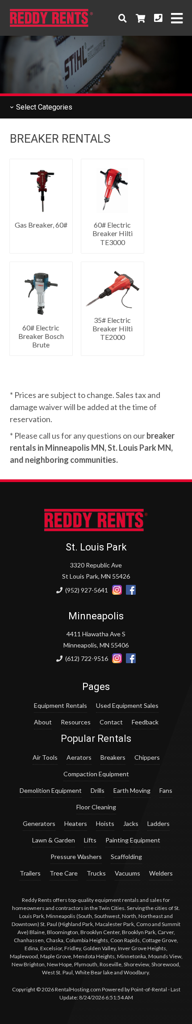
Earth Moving (131, 790)
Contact (111, 722)
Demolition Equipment (51, 790)
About (43, 722)
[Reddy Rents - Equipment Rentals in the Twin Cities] (51, 24)
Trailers (30, 873)
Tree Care (64, 873)
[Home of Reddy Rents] (96, 529)
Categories (43, 107)
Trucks (96, 873)
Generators (39, 823)
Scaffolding (126, 856)
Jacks (130, 823)
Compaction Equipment (96, 774)
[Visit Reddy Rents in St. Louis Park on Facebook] (131, 590)
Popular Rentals (96, 738)
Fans (165, 790)
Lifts (90, 840)
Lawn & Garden (53, 840)
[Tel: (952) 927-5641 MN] (158, 18)
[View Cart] (140, 18)
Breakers (112, 757)
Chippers (147, 757)
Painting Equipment (132, 840)
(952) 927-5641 (86, 590)
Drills (97, 790)
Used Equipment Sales (127, 705)
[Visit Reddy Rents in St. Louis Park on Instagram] (117, 590)
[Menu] (177, 18)
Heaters (75, 823)
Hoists (105, 823)
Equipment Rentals (60, 705)
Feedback (145, 722)
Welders (161, 873)
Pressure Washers (76, 856)
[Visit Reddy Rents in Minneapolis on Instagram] (117, 658)
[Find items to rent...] (122, 18)
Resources (76, 722)
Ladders (158, 823)
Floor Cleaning (96, 807)
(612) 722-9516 (86, 658)
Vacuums (127, 873)
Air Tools (45, 757)
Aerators (79, 757)
